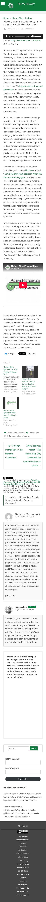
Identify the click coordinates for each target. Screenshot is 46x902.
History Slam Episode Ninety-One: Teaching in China (10, 414)
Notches (29, 170)
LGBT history (9, 436)
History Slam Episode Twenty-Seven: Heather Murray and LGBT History (29, 384)
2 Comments (28, 28)
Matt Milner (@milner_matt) (27, 514)
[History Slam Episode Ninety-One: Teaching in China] (11, 403)
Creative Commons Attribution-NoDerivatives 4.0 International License (21, 482)
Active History (26, 3)
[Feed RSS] (27, 826)
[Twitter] (19, 826)
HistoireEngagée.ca (22, 816)
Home (6, 18)
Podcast (28, 18)
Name (12, 759)
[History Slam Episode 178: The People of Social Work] (12, 379)
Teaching (26, 436)
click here (16, 813)
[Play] (6, 36)
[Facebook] (22, 826)
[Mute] (32, 36)
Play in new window (20, 40)
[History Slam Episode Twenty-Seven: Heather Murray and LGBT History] (30, 372)
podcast (19, 436)
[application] (23, 36)
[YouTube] (24, 826)
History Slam (18, 18)
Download (36, 40)
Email (12, 768)
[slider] (37, 36)
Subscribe (23, 779)
